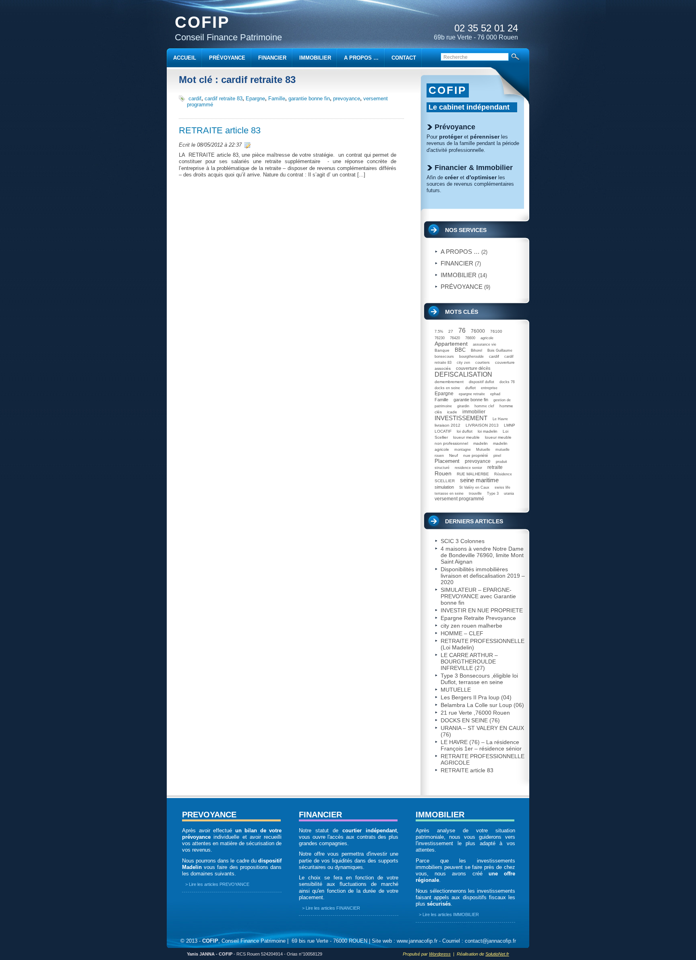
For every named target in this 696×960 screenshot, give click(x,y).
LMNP (509, 425)
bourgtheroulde (471, 357)
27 (450, 331)
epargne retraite (472, 394)
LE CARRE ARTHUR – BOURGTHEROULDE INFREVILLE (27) (469, 661)
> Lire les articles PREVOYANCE (217, 884)
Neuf (453, 455)
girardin (463, 406)
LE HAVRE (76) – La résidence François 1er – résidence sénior (481, 745)
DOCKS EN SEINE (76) (470, 720)
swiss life (502, 487)
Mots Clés (461, 312)
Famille (276, 98)
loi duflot (464, 431)
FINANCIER (320, 814)
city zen (463, 363)
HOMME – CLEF (462, 633)
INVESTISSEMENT (461, 418)
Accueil (184, 58)
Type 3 (493, 493)
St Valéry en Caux (474, 487)
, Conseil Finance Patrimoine (244, 941)
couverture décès (473, 368)
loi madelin (487, 431)
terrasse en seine (449, 493)
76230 (440, 338)
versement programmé (459, 499)
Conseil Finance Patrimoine (228, 27)
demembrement (449, 381)
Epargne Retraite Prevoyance (478, 618)
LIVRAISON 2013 (482, 425)
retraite (495, 467)
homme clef (484, 406)
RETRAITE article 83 (220, 130)
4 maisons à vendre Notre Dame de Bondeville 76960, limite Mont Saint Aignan (482, 555)
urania (509, 493)
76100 (496, 331)
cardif (194, 98)
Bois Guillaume (499, 350)
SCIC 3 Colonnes (463, 541)
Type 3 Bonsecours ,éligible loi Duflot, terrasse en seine (479, 678)
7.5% (439, 332)
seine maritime (479, 480)
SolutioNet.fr (497, 954)
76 (462, 330)
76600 (470, 338)
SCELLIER (445, 481)
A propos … (460, 251)
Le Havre (500, 419)
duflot (470, 388)
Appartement (451, 343)
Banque (442, 350)
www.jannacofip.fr (417, 941)
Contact (404, 58)
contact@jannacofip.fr (490, 941)
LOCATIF (443, 431)
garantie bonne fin (309, 98)
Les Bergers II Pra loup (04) (476, 697)
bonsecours (444, 357)
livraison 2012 (447, 425)
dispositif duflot (481, 382)
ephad (495, 394)
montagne (462, 450)
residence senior (468, 468)
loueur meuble (466, 437)
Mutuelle (483, 450)
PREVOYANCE (209, 814)
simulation (444, 487)
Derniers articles (474, 521)
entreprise (489, 388)
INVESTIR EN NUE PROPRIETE (482, 610)
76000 (478, 331)
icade (452, 412)
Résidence (503, 474)
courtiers (482, 363)
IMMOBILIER (440, 814)
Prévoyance (462, 286)
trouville (475, 493)
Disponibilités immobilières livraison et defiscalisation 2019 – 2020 (483, 575)
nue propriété (475, 455)
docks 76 (507, 382)
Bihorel (476, 350)
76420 (455, 338)
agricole (487, 338)
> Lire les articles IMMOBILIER (449, 914)
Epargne (255, 98)
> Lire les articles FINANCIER (331, 908)
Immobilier (458, 275)
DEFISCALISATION (463, 374)
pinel (497, 456)
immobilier (473, 411)
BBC (460, 350)
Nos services (466, 230)
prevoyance (346, 98)
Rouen (443, 473)
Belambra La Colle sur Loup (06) (482, 705)
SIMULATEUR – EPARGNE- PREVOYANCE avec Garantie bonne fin (478, 596)
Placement (447, 461)
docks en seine (447, 388)
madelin (480, 443)
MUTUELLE (456, 689)
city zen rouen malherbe (471, 625)
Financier (457, 263)
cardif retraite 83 (223, 98)
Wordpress (440, 954)
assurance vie (484, 344)
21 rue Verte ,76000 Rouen (475, 712)
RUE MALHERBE (473, 474)
